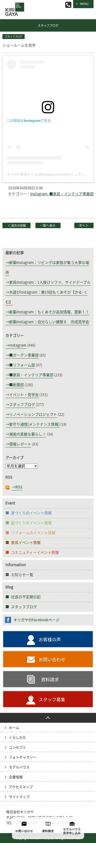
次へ (83, 225)
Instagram (39, 194)
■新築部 (16, 385)
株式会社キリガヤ (20, 812)
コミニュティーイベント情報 (35, 552)
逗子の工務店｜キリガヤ (13, 6)
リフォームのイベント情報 (33, 533)
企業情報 (16, 777)
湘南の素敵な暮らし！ (27, 434)
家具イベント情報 (26, 542)
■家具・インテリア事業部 (71, 194)
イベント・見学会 (24, 395)
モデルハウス (19, 767)
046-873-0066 (68, 5)
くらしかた (17, 737)
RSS (19, 487)
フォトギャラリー (22, 757)
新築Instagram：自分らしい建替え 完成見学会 (49, 322)
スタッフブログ (48, 25)
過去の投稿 (17, 225)
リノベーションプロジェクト (33, 414)
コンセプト (17, 747)
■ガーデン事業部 (24, 355)
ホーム (14, 727)
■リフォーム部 (22, 365)
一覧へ (47, 225)
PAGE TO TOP (48, 718)
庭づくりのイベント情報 (31, 523)
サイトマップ (19, 797)
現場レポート (20, 444)
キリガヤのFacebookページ (36, 620)
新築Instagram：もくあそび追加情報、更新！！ (49, 312)
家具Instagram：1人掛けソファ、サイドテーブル (50, 282)
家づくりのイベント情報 (31, 513)
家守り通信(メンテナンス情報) (34, 424)
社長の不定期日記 (26, 597)
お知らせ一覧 (22, 575)
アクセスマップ (21, 787)
